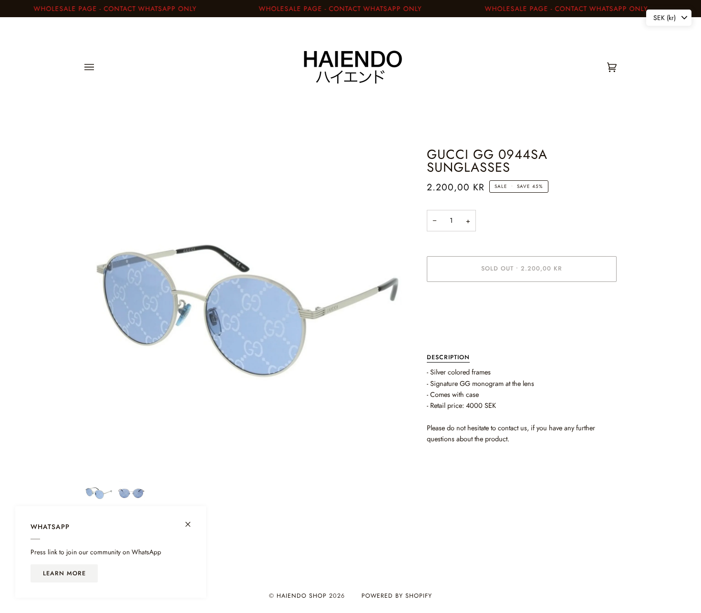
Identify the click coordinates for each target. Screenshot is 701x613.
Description (448, 357)
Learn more (64, 573)
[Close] (192, 520)
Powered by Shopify (396, 596)
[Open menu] (98, 67)
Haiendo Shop (302, 596)
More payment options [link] (459, 327)
